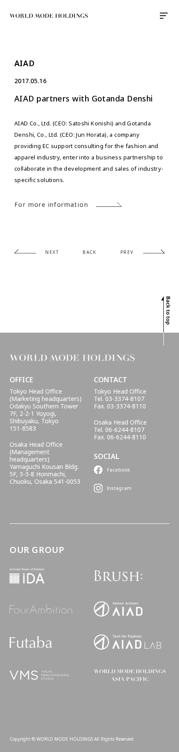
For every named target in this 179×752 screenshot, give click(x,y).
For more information (51, 204)
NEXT (52, 252)
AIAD (24, 63)
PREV (127, 252)
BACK (89, 252)
